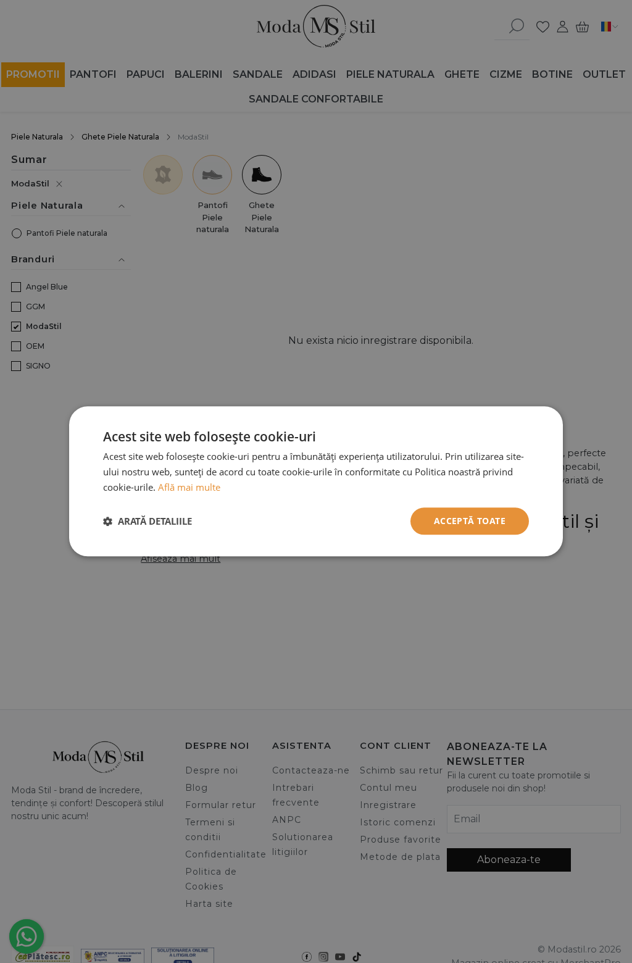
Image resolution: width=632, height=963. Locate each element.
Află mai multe (189, 487)
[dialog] (316, 481)
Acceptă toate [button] (469, 521)
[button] (147, 521)
